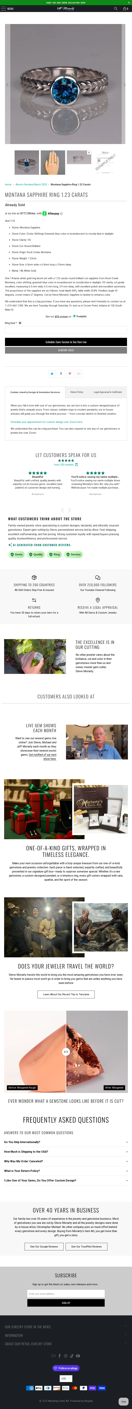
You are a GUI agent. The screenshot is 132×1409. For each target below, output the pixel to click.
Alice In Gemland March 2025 (31, 184)
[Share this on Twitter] (52, 374)
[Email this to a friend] (79, 374)
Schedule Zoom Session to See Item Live (66, 342)
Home (8, 184)
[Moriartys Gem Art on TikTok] (72, 1356)
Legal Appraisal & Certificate (108, 392)
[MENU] (1, 8)
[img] (66, 461)
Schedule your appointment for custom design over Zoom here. (47, 422)
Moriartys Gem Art (58, 1400)
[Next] (124, 84)
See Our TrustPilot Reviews (86, 1246)
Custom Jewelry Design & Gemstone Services (35, 392)
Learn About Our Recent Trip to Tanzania (66, 994)
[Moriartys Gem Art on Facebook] (59, 1356)
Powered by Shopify (81, 1400)
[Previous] (7, 84)
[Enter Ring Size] (20, 323)
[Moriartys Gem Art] (66, 8)
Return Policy (76, 392)
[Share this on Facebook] (61, 374)
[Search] (116, 8)
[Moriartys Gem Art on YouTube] (78, 1356)
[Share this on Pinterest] (70, 374)
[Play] (66, 84)
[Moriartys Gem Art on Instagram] (65, 1356)
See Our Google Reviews (44, 1246)
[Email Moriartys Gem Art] (53, 1356)
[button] (63, 510)
